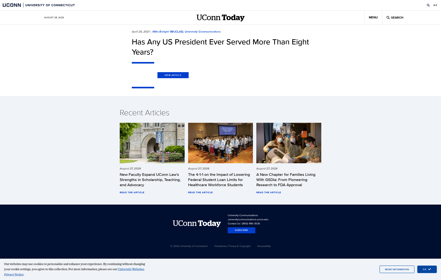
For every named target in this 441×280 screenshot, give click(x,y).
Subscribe (241, 230)
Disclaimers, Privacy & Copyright (232, 246)
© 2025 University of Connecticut (189, 246)
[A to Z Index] (435, 5)
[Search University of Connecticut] (428, 5)
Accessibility (264, 246)
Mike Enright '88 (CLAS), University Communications (186, 31)
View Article (173, 75)
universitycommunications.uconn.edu (248, 219)
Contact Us (234, 223)
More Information (397, 269)
